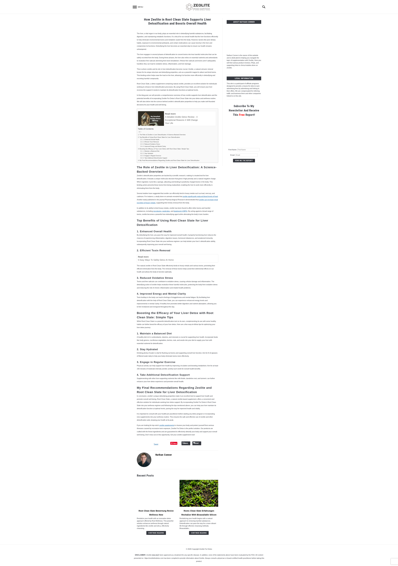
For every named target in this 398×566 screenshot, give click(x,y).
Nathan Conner (163, 454)
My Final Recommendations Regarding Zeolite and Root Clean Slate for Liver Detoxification (169, 160)
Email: (232, 155)
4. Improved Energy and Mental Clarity (154, 146)
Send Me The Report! (244, 161)
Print (198, 443)
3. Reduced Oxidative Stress (151, 144)
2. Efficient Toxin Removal (151, 142)
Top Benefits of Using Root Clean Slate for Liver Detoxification (160, 137)
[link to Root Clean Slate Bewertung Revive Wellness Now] (156, 493)
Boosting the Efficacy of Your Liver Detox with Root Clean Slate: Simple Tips (164, 149)
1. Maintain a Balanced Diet (151, 151)
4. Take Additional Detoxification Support (155, 158)
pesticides (166, 211)
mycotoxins (157, 211)
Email (187, 443)
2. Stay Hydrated (148, 153)
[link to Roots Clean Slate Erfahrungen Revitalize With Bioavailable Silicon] (199, 493)
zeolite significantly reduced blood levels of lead (200, 196)
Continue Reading (156, 533)
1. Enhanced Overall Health (151, 139)
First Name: (232, 150)
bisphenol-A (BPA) (180, 211)
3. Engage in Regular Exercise (152, 155)
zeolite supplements (166, 425)
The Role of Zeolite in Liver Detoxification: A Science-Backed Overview (163, 134)
